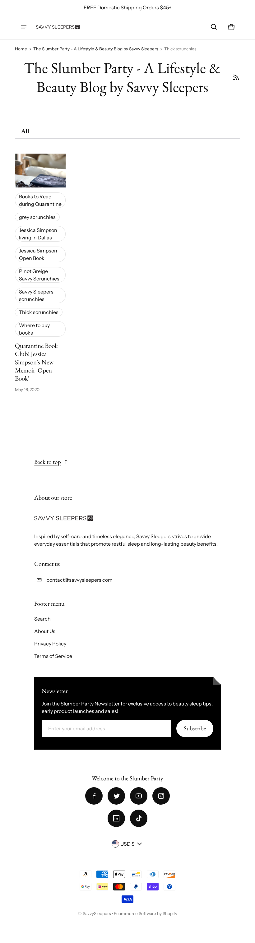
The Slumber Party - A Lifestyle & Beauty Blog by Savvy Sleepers (95, 48)
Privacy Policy (50, 643)
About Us (44, 631)
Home (21, 48)
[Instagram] (161, 796)
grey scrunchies (37, 217)
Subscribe (195, 728)
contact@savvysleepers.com (80, 580)
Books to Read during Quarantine (40, 200)
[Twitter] (116, 796)
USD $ (127, 844)
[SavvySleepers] (58, 27)
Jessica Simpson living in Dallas (38, 234)
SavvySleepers (97, 913)
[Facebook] (94, 796)
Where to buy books (34, 329)
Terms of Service (53, 656)
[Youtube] (138, 796)
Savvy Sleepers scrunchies (36, 295)
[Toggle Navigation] (23, 27)
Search (42, 619)
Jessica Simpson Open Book (38, 254)
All (25, 131)
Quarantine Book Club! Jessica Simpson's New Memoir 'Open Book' (36, 362)
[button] (214, 27)
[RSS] (236, 77)
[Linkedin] (116, 818)
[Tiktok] (138, 818)
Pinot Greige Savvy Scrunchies (39, 275)
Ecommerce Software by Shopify (145, 913)
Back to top (47, 462)
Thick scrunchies (180, 48)
